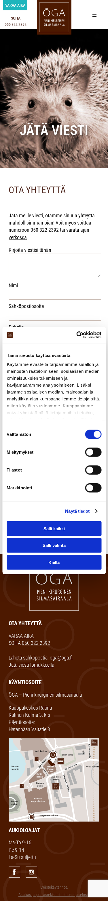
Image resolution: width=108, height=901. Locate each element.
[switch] (93, 452)
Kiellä (54, 562)
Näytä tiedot (77, 511)
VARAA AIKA (21, 636)
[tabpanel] (54, 96)
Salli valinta (54, 545)
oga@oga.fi (61, 658)
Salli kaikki (54, 528)
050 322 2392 (45, 230)
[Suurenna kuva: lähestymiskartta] (92, 746)
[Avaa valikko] (94, 14)
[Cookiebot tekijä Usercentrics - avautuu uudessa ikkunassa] (76, 335)
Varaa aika (15, 5)
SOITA (15, 21)
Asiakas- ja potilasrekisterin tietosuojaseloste (54, 894)
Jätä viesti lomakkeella (31, 665)
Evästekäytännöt (53, 887)
